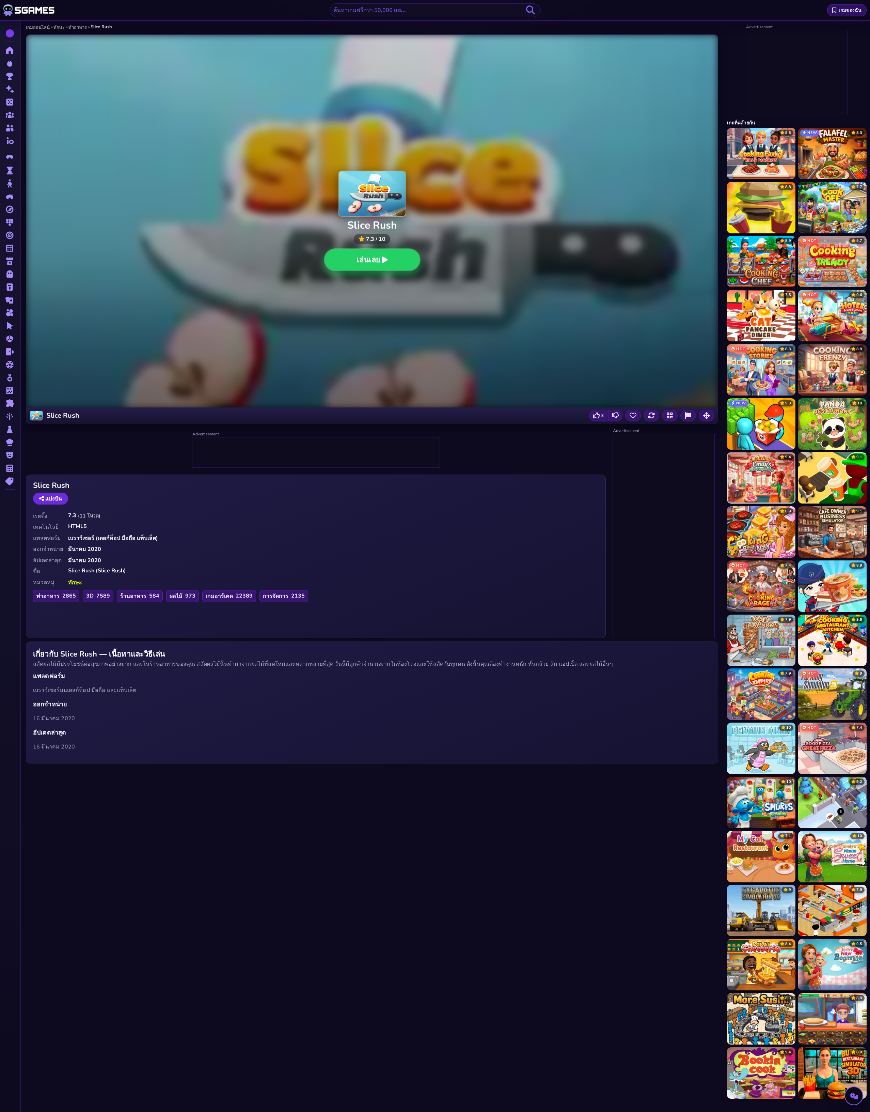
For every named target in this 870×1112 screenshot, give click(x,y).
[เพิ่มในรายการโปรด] (633, 415)
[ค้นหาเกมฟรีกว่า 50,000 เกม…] (530, 10)
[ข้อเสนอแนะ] (688, 415)
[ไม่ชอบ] (615, 415)
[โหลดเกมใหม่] (651, 415)
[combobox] (435, 10)
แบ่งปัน (53, 499)
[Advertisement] (316, 452)
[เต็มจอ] (706, 415)
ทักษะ (75, 582)
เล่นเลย (368, 260)
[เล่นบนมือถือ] (670, 415)
